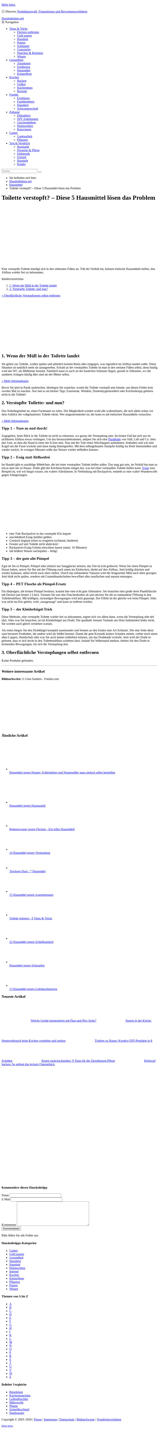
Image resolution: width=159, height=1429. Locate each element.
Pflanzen (22, 139)
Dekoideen (23, 115)
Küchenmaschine (19, 1395)
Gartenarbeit (24, 136)
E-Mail (6, 1199)
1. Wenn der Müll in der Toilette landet (33, 285)
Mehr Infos (8, 4)
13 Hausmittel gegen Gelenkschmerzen (33, 989)
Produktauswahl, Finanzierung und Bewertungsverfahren (52, 11)
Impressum (50, 1419)
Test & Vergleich (19, 143)
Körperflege (24, 73)
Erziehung (23, 98)
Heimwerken (25, 126)
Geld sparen (24, 35)
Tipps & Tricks (18, 28)
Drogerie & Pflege (28, 150)
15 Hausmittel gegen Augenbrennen (31, 894)
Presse (38, 1419)
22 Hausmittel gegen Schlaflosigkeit (31, 942)
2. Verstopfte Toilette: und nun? (28, 289)
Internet (14, 1271)
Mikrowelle (16, 1402)
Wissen (21, 56)
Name (5, 1195)
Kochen (14, 77)
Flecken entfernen (28, 32)
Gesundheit (16, 60)
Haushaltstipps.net (20, 181)
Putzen (21, 42)
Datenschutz (66, 1419)
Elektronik (23, 153)
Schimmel (23, 46)
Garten (13, 132)
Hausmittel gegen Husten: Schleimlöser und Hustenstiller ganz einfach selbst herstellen (62, 772)
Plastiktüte (114, 439)
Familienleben (25, 101)
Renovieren (24, 129)
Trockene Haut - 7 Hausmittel (27, 871)
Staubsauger (16, 1413)
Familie (13, 94)
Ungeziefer (24, 49)
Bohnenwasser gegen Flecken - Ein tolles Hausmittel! (42, 829)
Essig (145, 468)
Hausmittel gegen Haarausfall (27, 805)
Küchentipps (25, 87)
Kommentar (9, 1224)
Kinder (21, 164)
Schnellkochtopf (19, 1409)
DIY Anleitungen (27, 119)
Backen (21, 80)
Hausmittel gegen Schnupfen (27, 965)
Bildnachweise (86, 1419)
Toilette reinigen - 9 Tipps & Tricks (30, 918)
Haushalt (22, 39)
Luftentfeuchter (18, 1399)
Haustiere (23, 105)
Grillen (21, 84)
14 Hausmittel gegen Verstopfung (29, 852)
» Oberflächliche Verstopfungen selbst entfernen (31, 295)
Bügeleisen (16, 1392)
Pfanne (13, 1406)
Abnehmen (24, 63)
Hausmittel (23, 70)
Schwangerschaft (27, 108)
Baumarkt (23, 146)
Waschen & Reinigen (30, 53)
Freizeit (21, 157)
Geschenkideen (26, 122)
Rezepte (22, 91)
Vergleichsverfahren (109, 1419)
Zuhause (14, 112)
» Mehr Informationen (15, 381)
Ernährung (23, 66)
